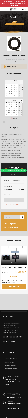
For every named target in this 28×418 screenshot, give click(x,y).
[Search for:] (12, 217)
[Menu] (3, 9)
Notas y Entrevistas (12, 227)
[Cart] (25, 9)
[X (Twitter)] (17, 336)
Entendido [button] (14, 5)
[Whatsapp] (14, 336)
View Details (14, 262)
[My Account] (23, 9)
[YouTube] (20, 336)
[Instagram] (7, 336)
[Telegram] (10, 336)
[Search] (20, 9)
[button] (14, 170)
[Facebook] (4, 336)
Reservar (17, 285)
